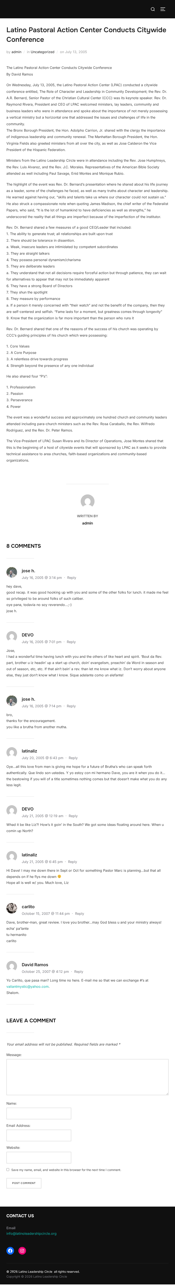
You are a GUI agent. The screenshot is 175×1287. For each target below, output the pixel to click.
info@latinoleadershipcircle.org (31, 1233)
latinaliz (29, 751)
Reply (71, 577)
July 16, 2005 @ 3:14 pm (42, 577)
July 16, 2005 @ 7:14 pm (42, 706)
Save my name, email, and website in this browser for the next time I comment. (66, 1170)
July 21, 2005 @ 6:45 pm (43, 862)
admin (16, 52)
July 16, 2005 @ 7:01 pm (42, 642)
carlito (28, 906)
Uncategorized (42, 52)
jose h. (28, 570)
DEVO (28, 635)
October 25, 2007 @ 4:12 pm (46, 971)
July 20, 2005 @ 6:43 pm (43, 758)
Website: (13, 1147)
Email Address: (18, 1125)
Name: (11, 1103)
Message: (14, 1055)
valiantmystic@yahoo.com (27, 986)
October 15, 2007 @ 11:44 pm (46, 913)
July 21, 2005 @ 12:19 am (43, 816)
